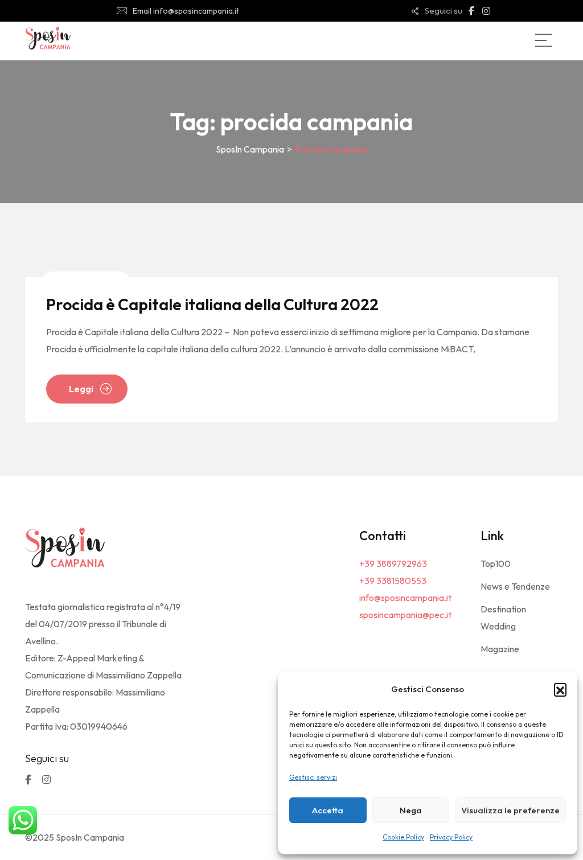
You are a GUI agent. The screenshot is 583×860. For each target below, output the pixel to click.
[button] (560, 689)
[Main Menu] (543, 40)
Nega (411, 810)
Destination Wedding (503, 617)
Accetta (327, 810)
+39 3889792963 (393, 563)
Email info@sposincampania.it (186, 11)
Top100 (496, 563)
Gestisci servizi (313, 777)
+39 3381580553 (392, 580)
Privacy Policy (451, 837)
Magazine (500, 649)
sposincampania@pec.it (405, 614)
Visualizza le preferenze (510, 810)
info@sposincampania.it (405, 597)
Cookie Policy (403, 837)
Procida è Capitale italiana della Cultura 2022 (212, 304)
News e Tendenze (515, 586)
